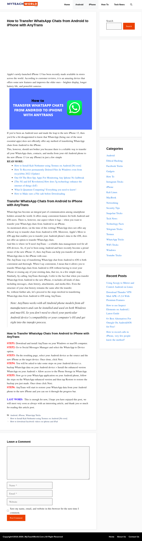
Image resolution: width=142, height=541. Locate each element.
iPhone (92, 4)
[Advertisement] (48, 51)
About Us (121, 537)
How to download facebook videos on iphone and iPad (34, 421)
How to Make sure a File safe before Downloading (39, 193)
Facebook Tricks (114, 166)
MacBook (111, 197)
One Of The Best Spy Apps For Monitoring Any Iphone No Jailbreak (49, 177)
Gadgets (110, 171)
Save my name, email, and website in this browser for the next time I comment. (44, 510)
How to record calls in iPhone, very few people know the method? (118, 335)
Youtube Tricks (114, 255)
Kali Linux (111, 192)
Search (109, 20)
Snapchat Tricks (114, 213)
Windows (111, 250)
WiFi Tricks (112, 244)
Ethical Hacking (114, 160)
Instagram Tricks (114, 181)
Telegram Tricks (114, 229)
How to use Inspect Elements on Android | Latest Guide (117, 309)
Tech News (119, 4)
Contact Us (134, 537)
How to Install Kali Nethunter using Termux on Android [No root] (47, 165)
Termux (110, 234)
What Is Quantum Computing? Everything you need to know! (45, 189)
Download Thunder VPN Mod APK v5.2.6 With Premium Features (118, 296)
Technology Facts (115, 223)
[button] (131, 4)
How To (105, 4)
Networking (112, 202)
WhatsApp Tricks (33, 415)
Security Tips (113, 208)
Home (67, 4)
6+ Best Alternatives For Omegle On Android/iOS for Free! (119, 322)
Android (79, 4)
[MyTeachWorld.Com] (22, 4)
